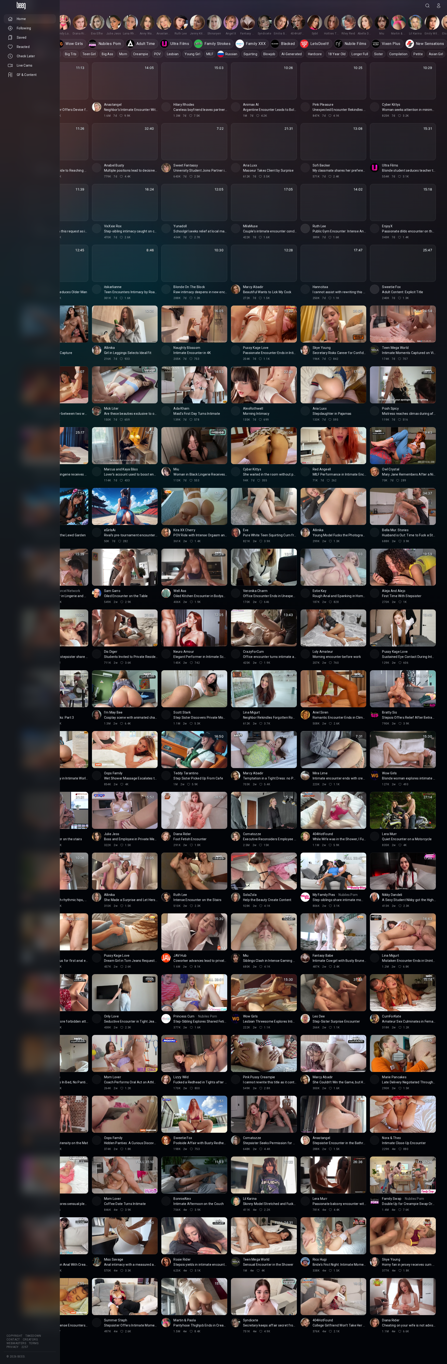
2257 (24, 1347)
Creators (30, 1339)
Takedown (33, 1335)
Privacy (13, 1347)
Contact (13, 1339)
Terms (33, 1343)
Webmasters (16, 1343)
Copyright (15, 1335)
